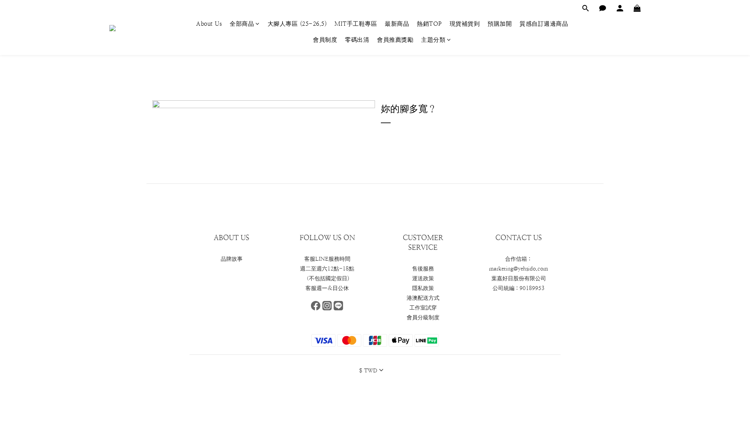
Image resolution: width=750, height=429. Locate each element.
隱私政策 (423, 288)
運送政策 (423, 278)
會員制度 (325, 39)
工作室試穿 (423, 307)
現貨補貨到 (465, 23)
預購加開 (500, 23)
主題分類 (433, 39)
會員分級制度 (423, 317)
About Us (209, 23)
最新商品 (397, 23)
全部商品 (242, 23)
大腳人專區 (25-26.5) (297, 23)
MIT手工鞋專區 (355, 23)
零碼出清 (357, 39)
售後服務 (423, 268)
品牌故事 (232, 259)
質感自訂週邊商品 (544, 23)
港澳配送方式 (423, 298)
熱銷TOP (429, 23)
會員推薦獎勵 (395, 39)
